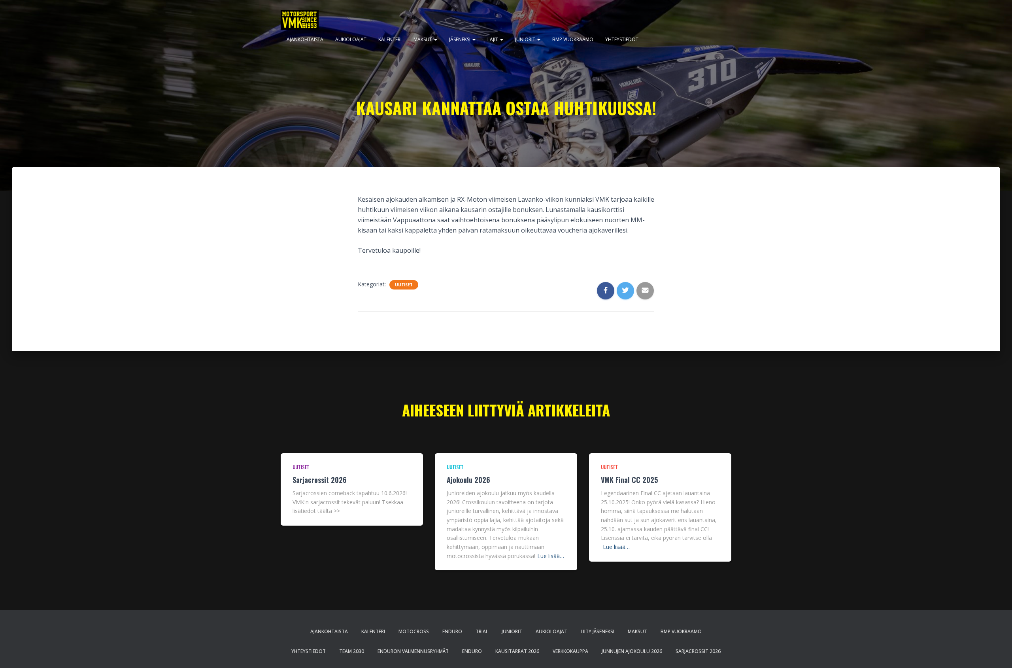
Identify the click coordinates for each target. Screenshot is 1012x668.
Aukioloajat (350, 39)
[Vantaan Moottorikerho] (300, 20)
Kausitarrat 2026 (517, 651)
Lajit (493, 39)
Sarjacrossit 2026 (320, 480)
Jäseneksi (460, 39)
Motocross (413, 631)
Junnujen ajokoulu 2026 (632, 651)
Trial (482, 631)
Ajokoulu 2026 (468, 480)
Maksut (423, 39)
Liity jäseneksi (597, 631)
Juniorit (525, 39)
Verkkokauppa (570, 651)
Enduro (452, 631)
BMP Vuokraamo (572, 39)
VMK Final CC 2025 (629, 480)
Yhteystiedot (621, 39)
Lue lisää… (550, 556)
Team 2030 (351, 651)
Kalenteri (390, 39)
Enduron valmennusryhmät (413, 651)
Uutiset (404, 285)
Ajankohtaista (305, 39)
